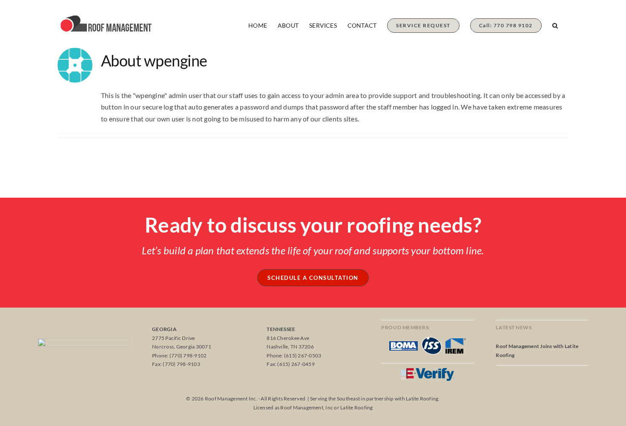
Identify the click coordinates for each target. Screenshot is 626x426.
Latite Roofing (422, 398)
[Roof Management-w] (83, 341)
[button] (555, 21)
